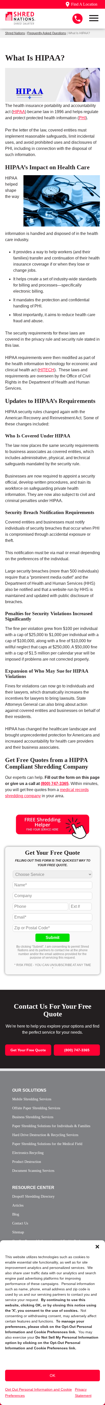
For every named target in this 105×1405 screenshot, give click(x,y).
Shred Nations (15, 33)
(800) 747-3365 (55, 783)
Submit (52, 937)
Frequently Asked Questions (46, 33)
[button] (97, 1246)
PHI (82, 118)
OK (52, 1375)
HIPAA (19, 112)
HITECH (46, 370)
